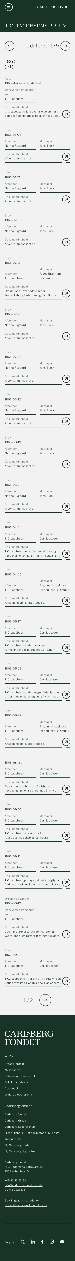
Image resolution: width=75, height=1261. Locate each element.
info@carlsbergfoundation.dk (24, 1185)
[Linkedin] (33, 1242)
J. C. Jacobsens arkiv (36, 26)
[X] (23, 1242)
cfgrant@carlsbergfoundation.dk (26, 1205)
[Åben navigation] (9, 7)
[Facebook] (42, 1242)
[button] (65, 46)
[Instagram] (52, 1242)
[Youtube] (62, 1242)
